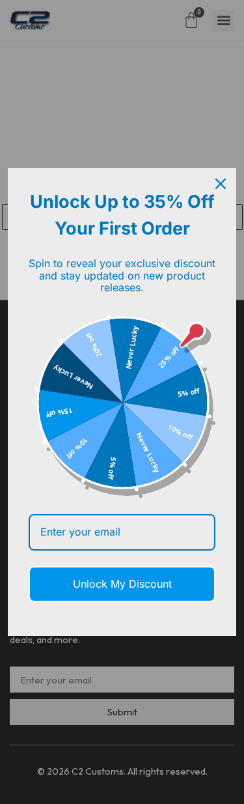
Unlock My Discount (122, 583)
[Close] (220, 183)
